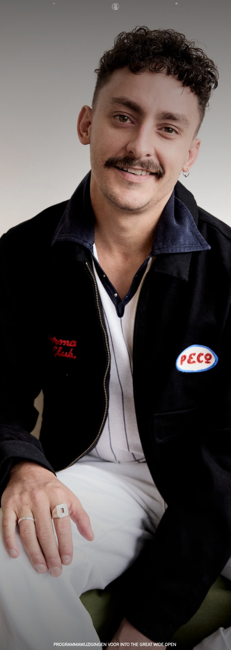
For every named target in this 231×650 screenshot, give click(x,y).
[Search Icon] (54, 3)
